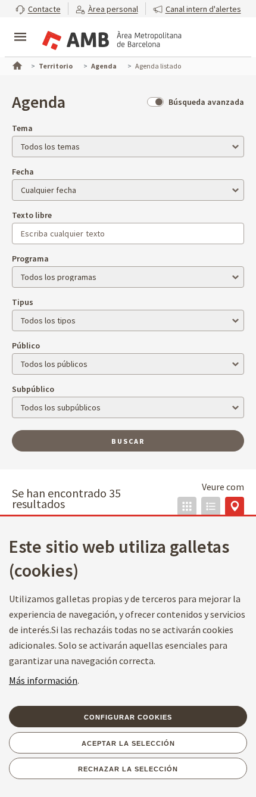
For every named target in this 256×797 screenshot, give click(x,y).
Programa (30, 258)
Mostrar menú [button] (20, 26)
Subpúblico (33, 389)
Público (26, 345)
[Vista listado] (210, 506)
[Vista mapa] (234, 506)
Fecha (23, 171)
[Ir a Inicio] (16, 64)
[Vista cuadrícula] (186, 506)
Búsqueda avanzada (206, 101)
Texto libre (32, 215)
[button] (38, 8)
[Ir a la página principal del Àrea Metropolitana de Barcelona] (110, 38)
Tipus (22, 302)
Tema (22, 128)
